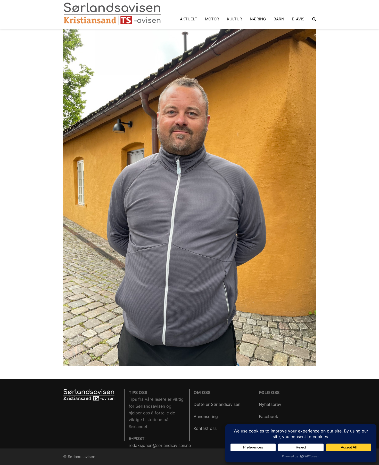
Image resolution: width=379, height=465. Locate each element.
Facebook (268, 416)
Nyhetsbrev (270, 404)
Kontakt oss (205, 428)
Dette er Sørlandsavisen (217, 404)
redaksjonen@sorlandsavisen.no (160, 445)
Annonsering (206, 416)
